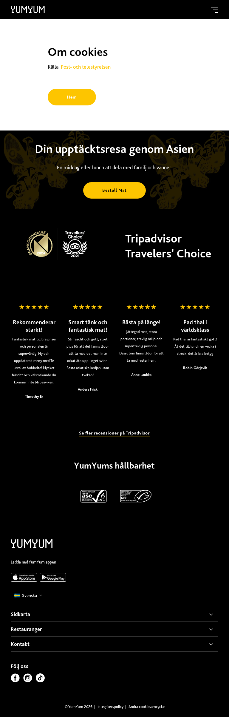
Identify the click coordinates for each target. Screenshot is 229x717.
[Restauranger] (114, 629)
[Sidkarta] (114, 614)
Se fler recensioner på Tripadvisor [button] (114, 433)
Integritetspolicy (111, 706)
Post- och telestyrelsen (86, 67)
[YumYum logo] (31, 544)
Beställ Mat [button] (114, 190)
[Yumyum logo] (28, 9)
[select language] (28, 595)
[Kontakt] (114, 644)
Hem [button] (72, 97)
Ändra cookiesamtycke (147, 706)
